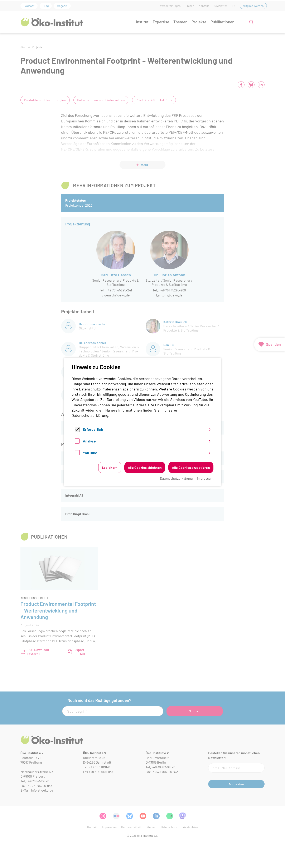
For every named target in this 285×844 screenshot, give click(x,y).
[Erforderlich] (77, 430)
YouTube (90, 452)
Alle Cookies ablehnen (145, 467)
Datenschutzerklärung (90, 415)
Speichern (110, 467)
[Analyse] (77, 442)
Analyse (89, 441)
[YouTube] (77, 453)
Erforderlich (93, 429)
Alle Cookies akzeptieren (191, 467)
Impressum (205, 478)
